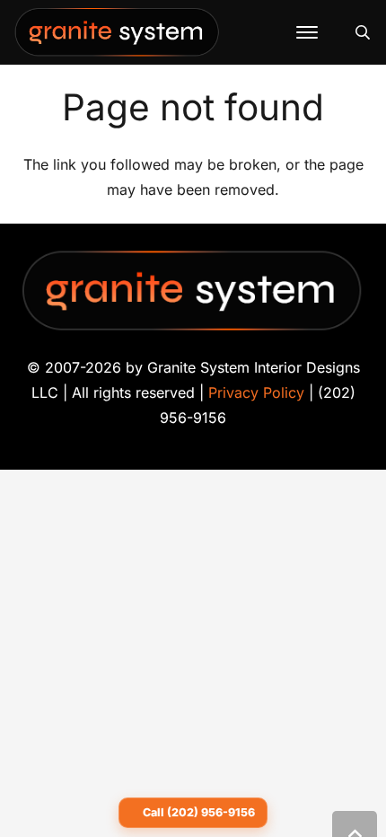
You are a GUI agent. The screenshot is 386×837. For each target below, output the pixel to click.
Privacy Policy (256, 392)
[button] (307, 32)
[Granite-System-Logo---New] (117, 36)
